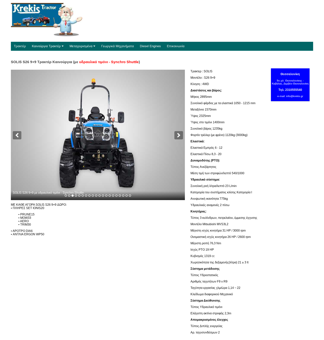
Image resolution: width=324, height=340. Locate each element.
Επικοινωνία (175, 46)
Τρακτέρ (20, 46)
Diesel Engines (150, 46)
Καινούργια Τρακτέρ (47, 46)
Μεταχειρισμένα (81, 46)
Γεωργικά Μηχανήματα (117, 46)
